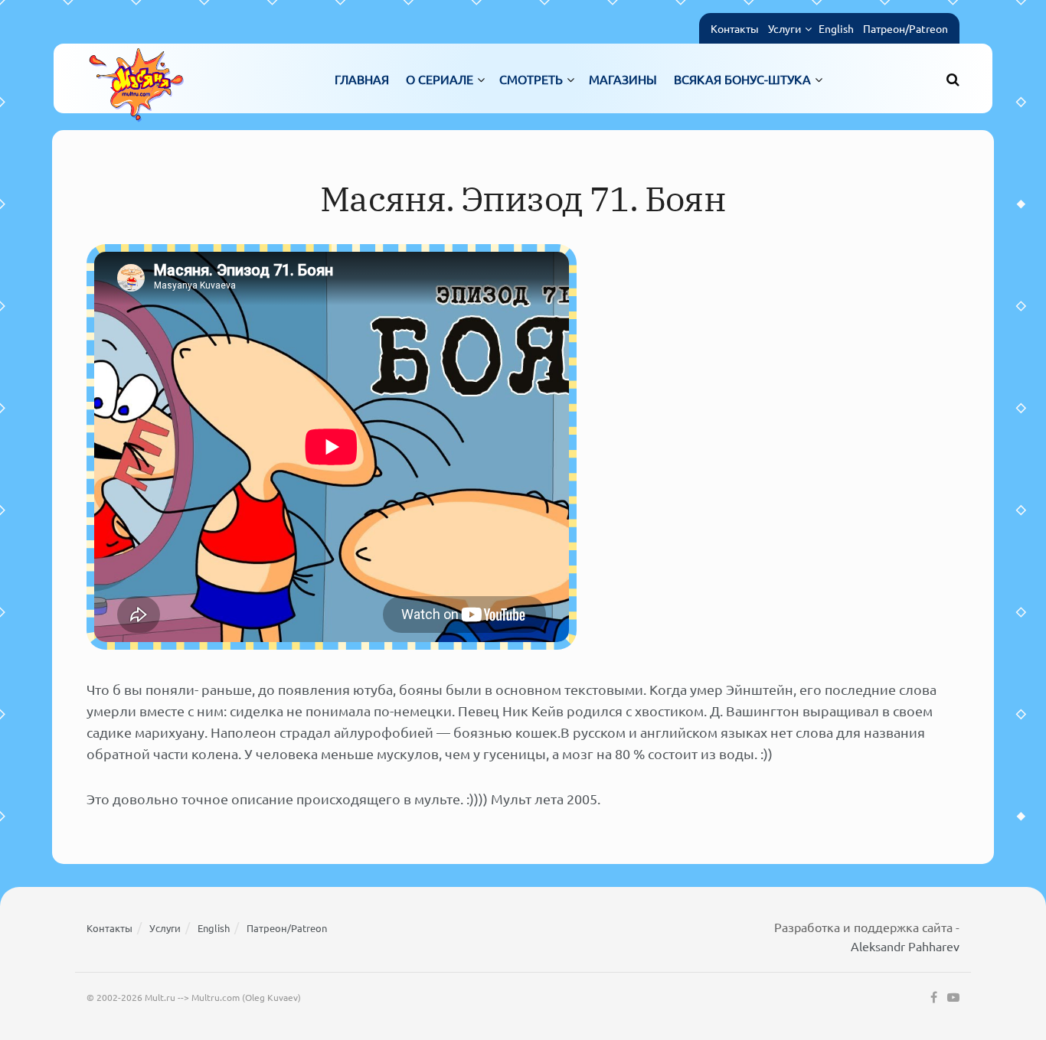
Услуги (784, 28)
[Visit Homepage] (136, 78)
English (836, 28)
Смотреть (531, 78)
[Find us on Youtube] (953, 998)
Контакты (735, 28)
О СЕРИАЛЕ (439, 78)
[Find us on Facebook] (933, 998)
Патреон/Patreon (905, 28)
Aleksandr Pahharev (905, 946)
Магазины (623, 78)
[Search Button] (952, 79)
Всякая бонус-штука (742, 78)
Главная (362, 78)
